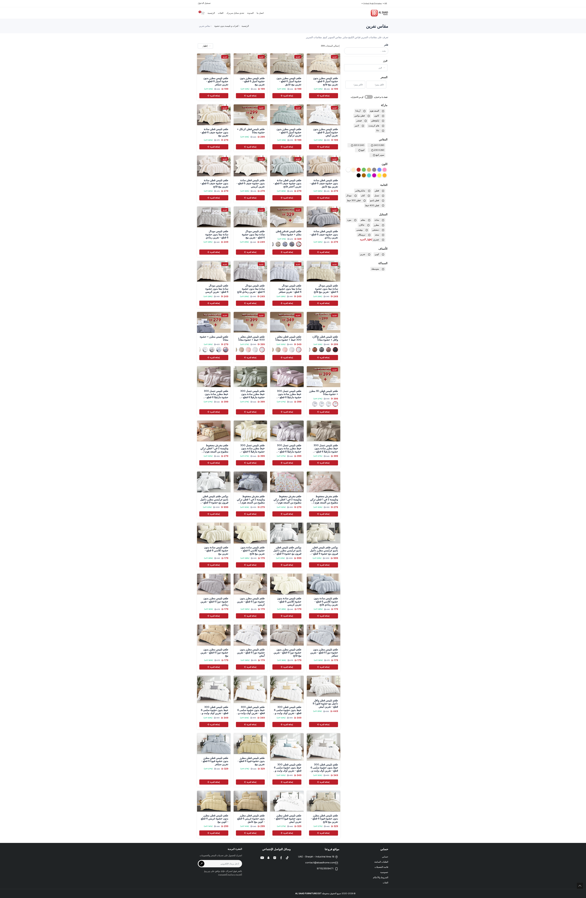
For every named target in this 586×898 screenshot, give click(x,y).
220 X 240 (359, 145)
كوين (377, 254)
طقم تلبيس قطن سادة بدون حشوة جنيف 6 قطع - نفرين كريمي (251, 183)
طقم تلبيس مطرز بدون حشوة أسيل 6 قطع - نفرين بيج (252, 81)
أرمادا (357, 111)
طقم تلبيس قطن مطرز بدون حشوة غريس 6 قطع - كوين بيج (214, 818)
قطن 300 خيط (354, 200)
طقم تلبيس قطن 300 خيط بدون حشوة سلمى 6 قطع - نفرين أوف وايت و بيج (251, 710)
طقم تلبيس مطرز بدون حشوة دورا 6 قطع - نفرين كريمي (251, 601)
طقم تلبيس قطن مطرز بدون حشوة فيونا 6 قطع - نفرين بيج (251, 761)
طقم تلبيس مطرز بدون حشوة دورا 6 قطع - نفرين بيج (214, 652)
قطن (377, 190)
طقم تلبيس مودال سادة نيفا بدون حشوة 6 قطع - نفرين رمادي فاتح (251, 288)
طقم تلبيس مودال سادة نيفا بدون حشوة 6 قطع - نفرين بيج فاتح (326, 288)
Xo (377, 130)
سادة (377, 220)
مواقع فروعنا (332, 849)
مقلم (363, 220)
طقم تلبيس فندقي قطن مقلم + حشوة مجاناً (288, 233)
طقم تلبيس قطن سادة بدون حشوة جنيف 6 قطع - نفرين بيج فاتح (214, 183)
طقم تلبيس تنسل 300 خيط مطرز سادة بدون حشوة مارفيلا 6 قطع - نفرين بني (326, 448)
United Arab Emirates (372, 3)
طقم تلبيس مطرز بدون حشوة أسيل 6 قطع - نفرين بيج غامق (289, 81)
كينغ (363, 150)
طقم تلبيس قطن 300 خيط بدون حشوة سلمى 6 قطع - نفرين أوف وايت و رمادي (324, 767)
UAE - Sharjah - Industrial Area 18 (316, 856)
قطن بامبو (374, 200)
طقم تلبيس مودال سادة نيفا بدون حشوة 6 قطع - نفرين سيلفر (289, 288)
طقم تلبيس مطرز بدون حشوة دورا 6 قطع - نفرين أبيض (251, 652)
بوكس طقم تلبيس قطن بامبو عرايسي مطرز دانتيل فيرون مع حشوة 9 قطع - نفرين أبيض (287, 550)
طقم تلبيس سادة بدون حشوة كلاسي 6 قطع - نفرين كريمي (289, 601)
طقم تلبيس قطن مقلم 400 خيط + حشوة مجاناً (251, 338)
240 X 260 (379, 145)
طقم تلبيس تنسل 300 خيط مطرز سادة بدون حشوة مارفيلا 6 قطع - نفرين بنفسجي (289, 394)
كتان (363, 195)
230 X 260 (379, 150)
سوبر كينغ (380, 155)
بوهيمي (359, 230)
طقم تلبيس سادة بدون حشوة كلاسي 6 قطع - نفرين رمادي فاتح (326, 601)
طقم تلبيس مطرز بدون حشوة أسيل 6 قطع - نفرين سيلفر (215, 81)
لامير (357, 125)
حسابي (385, 856)
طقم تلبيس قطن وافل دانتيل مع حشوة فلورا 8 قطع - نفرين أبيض (325, 703)
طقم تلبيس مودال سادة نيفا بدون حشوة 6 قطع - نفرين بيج (253, 234)
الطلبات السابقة (381, 862)
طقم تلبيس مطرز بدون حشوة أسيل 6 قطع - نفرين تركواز (289, 132)
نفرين (362, 254)
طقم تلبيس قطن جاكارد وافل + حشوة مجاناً (325, 338)
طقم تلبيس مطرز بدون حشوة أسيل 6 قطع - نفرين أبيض (325, 132)
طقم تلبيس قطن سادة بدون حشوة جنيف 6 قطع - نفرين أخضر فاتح (287, 183)
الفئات (385, 882)
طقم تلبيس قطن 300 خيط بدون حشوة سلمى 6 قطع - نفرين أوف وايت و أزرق (287, 767)
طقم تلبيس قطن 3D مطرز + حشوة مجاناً (323, 392)
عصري (376, 239)
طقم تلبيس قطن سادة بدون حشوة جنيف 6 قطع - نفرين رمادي (324, 234)
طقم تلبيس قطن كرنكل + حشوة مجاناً (251, 131)
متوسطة (375, 269)
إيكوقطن (375, 120)
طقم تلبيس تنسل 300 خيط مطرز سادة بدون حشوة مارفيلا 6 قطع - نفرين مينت (252, 394)
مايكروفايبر (360, 190)
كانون (376, 115)
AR (385, 3)
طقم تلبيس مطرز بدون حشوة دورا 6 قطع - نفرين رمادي (214, 601)
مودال (349, 195)
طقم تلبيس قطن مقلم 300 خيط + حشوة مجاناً (288, 338)
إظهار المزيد (366, 239)
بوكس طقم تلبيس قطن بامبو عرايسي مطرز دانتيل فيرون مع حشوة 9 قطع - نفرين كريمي (324, 550)
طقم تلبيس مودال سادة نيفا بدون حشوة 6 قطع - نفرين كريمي (216, 288)
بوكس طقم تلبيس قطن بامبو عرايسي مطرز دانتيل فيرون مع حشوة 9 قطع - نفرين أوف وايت (214, 499)
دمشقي (375, 230)
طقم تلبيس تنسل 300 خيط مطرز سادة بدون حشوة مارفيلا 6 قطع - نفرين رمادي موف (289, 448)
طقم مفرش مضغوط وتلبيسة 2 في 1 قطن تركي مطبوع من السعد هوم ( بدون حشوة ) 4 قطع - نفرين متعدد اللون (214, 448)
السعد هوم (374, 111)
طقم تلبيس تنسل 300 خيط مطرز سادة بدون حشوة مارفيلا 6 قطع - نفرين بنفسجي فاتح (216, 394)
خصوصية (384, 872)
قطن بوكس (359, 115)
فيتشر (359, 120)
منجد (377, 234)
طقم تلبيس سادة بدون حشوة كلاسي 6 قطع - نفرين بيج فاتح (253, 550)
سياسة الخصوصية (226, 874)
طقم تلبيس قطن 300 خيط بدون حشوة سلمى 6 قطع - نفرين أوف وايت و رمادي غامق (214, 710)
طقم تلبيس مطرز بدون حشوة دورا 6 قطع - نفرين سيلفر (324, 652)
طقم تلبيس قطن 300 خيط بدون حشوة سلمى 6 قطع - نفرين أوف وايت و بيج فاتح (287, 710)
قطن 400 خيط (372, 205)
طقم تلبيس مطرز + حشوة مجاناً (214, 338)
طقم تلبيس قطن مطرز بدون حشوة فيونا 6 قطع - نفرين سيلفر (214, 761)
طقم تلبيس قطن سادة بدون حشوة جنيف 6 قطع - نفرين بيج (214, 132)
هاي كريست (373, 125)
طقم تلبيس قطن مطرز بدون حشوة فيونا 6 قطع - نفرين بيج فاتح (324, 818)
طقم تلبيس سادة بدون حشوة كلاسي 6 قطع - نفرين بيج (216, 550)
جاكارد (361, 225)
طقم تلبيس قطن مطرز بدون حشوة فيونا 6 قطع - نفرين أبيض (287, 818)
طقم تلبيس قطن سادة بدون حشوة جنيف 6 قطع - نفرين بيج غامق (324, 183)
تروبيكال (361, 234)
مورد (349, 220)
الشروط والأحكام (380, 877)
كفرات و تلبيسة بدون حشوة (226, 26)
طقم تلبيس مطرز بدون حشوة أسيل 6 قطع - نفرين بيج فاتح (325, 81)
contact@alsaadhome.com (320, 862)
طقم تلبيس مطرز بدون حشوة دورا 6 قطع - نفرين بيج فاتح (287, 652)
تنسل (376, 195)
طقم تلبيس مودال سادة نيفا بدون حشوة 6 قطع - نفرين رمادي (216, 234)
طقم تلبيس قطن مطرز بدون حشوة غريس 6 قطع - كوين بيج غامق (251, 818)
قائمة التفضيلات (381, 867)
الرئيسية (245, 26)
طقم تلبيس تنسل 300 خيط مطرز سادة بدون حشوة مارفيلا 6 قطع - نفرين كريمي (252, 448)
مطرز (376, 225)
